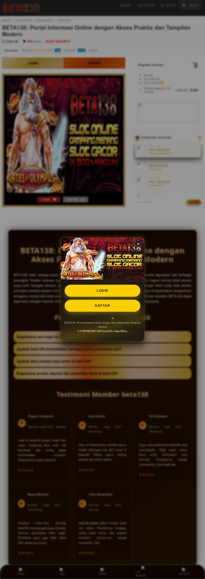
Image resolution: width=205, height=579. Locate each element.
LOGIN (102, 290)
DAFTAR (102, 305)
